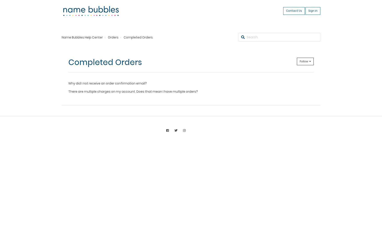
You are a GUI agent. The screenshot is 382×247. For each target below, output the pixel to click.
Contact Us (294, 11)
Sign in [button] (312, 11)
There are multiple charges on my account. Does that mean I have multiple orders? (133, 91)
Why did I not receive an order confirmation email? (107, 83)
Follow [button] (304, 61)
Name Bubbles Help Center (82, 37)
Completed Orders (138, 37)
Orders (113, 37)
